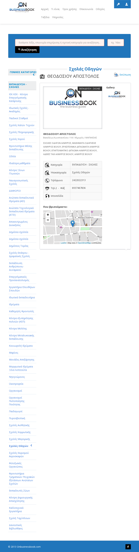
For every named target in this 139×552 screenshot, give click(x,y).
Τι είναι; (55, 9)
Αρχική (44, 9)
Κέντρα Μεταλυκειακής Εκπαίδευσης (21, 337)
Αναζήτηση (29, 50)
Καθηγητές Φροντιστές (21, 311)
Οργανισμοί (15, 390)
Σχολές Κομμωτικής (20, 432)
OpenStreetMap (84, 242)
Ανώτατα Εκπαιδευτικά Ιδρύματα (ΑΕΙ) (21, 199)
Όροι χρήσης (70, 9)
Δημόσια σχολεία (18, 232)
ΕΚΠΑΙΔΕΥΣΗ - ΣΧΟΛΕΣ (18, 85)
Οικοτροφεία (16, 383)
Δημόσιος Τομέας (18, 245)
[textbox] (59, 42)
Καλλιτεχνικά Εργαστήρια (16, 509)
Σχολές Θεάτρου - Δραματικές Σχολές (19, 254)
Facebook (128, 546)
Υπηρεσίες (57, 17)
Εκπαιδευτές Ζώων (19, 490)
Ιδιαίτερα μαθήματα (19, 163)
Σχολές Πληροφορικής (21, 132)
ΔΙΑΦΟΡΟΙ (15, 190)
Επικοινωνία (86, 9)
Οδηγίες (100, 9)
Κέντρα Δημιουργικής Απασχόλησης (21, 499)
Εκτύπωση (125, 74)
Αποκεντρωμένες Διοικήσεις (18, 223)
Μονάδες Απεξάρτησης (21, 359)
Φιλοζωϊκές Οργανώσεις (16, 465)
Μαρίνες (13, 352)
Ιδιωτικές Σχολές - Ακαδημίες (19, 109)
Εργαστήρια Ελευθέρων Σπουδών (22, 288)
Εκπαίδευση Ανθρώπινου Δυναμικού (16, 266)
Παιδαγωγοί (15, 411)
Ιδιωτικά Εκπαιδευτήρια (22, 297)
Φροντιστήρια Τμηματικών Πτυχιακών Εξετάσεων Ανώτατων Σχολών (22, 478)
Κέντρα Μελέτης (18, 328)
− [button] (48, 220)
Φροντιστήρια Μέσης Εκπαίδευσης (20, 147)
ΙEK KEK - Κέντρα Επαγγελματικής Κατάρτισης (18, 98)
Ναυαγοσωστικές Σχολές (18, 182)
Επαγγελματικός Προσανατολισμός (19, 278)
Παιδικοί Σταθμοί (18, 118)
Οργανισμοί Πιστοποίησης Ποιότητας (16, 401)
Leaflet (63, 242)
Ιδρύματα (14, 304)
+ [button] (48, 215)
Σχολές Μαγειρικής (19, 439)
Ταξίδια (45, 17)
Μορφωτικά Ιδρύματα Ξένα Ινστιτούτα (21, 368)
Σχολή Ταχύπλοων (19, 518)
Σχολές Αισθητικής (19, 425)
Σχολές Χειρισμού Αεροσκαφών (19, 454)
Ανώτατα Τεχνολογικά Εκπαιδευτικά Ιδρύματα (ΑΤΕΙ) (21, 211)
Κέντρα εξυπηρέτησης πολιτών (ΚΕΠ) (21, 320)
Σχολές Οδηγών (18, 446)
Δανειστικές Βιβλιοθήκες (16, 526)
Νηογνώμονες (17, 376)
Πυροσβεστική (17, 418)
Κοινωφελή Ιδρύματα (21, 345)
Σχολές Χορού (17, 139)
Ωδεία (12, 156)
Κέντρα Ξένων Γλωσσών (17, 172)
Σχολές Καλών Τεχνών (21, 125)
